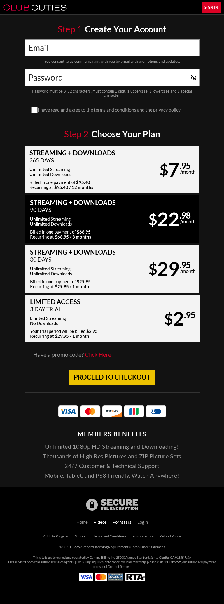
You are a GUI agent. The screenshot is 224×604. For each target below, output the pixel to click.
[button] (111, 169)
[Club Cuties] (35, 7)
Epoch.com (32, 562)
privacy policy (167, 109)
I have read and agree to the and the (109, 109)
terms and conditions (115, 109)
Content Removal (120, 566)
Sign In (211, 7)
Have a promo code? (72, 354)
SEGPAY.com (172, 562)
